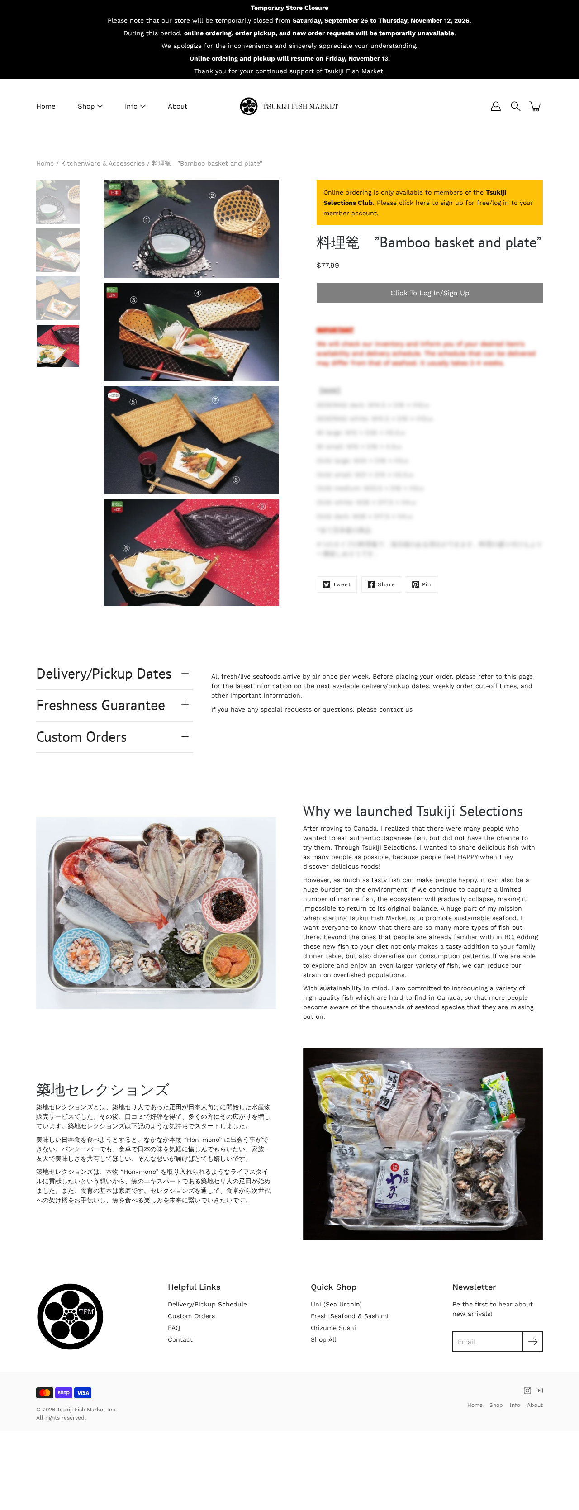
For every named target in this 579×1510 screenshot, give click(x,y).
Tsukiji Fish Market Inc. (87, 1409)
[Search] (515, 106)
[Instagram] (527, 1390)
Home (46, 106)
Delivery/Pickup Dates (103, 673)
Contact (180, 1339)
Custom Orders (81, 736)
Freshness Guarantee (100, 704)
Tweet (342, 584)
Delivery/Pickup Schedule (207, 1304)
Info (131, 106)
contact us (396, 709)
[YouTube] (539, 1390)
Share (386, 584)
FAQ (174, 1327)
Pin (426, 584)
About (177, 106)
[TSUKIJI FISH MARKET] (289, 106)
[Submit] (532, 1341)
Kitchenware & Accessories (103, 163)
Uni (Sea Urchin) (336, 1304)
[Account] (496, 106)
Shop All (323, 1339)
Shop (86, 106)
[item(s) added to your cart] (535, 106)
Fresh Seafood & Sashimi (350, 1316)
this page (518, 676)
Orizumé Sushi (333, 1327)
